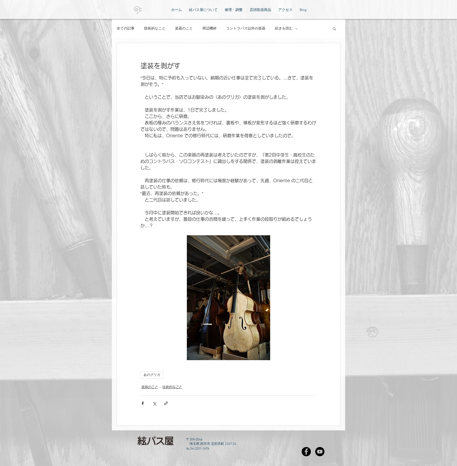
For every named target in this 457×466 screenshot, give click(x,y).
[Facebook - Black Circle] (306, 451)
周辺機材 (209, 28)
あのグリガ (152, 375)
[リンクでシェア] (166, 403)
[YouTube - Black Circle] (319, 451)
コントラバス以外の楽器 (245, 28)
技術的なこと (154, 28)
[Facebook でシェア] (142, 403)
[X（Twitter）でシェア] (154, 403)
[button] (334, 28)
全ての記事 (125, 28)
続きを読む (284, 28)
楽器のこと (184, 28)
